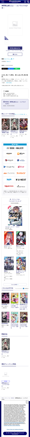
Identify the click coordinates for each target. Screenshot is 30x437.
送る (18, 68)
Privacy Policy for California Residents (15, 429)
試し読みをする (16, 48)
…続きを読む (8, 82)
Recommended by (19, 288)
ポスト (5, 68)
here (21, 411)
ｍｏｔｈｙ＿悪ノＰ (9, 59)
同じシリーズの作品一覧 (20, 114)
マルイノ (8, 61)
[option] (6, 348)
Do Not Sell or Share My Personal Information (14, 422)
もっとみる (14, 284)
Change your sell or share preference (12, 425)
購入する (15, 54)
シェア (11, 68)
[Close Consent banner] (27, 402)
